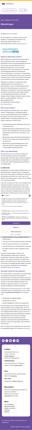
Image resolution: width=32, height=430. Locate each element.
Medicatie (7, 20)
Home (2, 20)
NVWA (11, 315)
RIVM (20, 311)
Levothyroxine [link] (5, 167)
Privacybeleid (18, 234)
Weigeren (16, 227)
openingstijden (19, 365)
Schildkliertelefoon (9, 360)
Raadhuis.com (5, 422)
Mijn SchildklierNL (10, 10)
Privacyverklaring (25, 426)
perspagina (14, 376)
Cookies (12, 234)
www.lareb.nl (26, 328)
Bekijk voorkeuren (16, 231)
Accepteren (16, 223)
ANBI (14, 381)
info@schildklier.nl (9, 356)
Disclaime (17, 426)
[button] (29, 195)
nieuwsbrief (7, 396)
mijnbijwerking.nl (22, 43)
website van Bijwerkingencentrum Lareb (15, 288)
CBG (11, 307)
